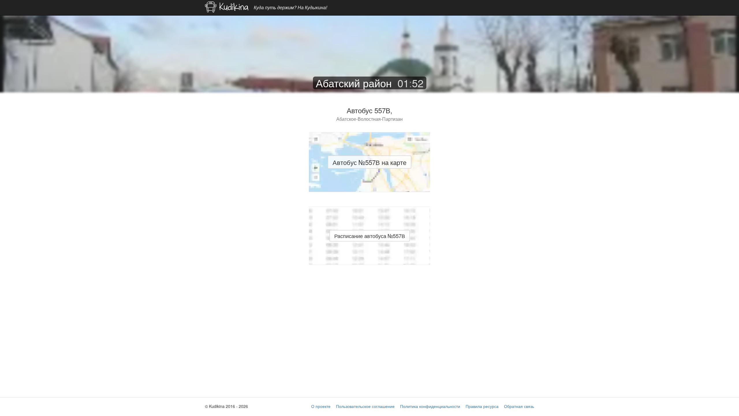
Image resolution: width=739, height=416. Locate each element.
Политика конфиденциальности (430, 406)
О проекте (321, 406)
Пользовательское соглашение (365, 406)
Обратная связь (519, 406)
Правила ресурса (482, 406)
